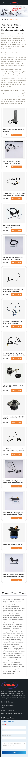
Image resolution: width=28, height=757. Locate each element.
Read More (5, 135)
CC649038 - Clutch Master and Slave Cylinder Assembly (12, 322)
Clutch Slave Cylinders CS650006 (13, 545)
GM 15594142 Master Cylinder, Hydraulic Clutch (12, 226)
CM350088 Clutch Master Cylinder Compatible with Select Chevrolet (13, 576)
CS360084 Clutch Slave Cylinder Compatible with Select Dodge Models (13, 515)
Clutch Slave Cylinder (8, 708)
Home (6, 19)
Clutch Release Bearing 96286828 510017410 (13, 418)
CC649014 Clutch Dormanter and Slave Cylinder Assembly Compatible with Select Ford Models (14, 291)
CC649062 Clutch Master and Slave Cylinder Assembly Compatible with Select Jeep (14, 195)
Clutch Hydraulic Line (8, 705)
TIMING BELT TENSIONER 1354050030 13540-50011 (13, 131)
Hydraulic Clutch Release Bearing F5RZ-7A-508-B (13, 386)
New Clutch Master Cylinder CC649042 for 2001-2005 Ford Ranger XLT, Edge (12, 163)
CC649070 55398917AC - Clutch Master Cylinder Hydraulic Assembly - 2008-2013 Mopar (14, 355)
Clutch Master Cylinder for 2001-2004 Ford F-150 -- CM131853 (13, 258)
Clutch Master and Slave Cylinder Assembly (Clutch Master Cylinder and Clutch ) (13, 713)
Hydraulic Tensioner (7, 711)
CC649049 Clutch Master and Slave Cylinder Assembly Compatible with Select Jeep (14, 451)
